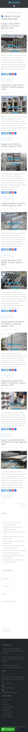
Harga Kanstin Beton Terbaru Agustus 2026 (11, 145)
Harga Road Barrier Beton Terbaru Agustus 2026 (13, 204)
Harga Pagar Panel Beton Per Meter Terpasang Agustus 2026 (13, 323)
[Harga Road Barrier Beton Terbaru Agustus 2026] (14, 221)
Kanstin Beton (9, 149)
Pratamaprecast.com (18, 726)
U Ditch (11, 31)
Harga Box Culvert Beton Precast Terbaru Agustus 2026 (12, 87)
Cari (3, 502)
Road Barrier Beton (14, 208)
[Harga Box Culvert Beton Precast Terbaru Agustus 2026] (14, 104)
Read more (6, 80)
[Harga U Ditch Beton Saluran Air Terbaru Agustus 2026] (14, 43)
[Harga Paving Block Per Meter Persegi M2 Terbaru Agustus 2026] (14, 400)
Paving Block (9, 388)
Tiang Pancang (8, 714)
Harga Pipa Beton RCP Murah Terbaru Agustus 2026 (12, 262)
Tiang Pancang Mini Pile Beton (16, 447)
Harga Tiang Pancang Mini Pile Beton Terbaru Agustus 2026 (14, 442)
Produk (7, 31)
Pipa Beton (7, 704)
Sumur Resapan (8, 717)
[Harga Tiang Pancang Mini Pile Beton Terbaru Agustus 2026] (14, 459)
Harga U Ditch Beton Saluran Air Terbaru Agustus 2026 (11, 25)
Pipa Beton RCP (9, 268)
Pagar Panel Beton (10, 329)
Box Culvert (8, 92)
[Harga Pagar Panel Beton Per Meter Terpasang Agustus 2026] (14, 341)
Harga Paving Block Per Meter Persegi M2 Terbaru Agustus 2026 (13, 382)
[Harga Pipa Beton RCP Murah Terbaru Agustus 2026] (14, 280)
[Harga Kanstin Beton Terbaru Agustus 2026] (14, 161)
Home (3, 12)
